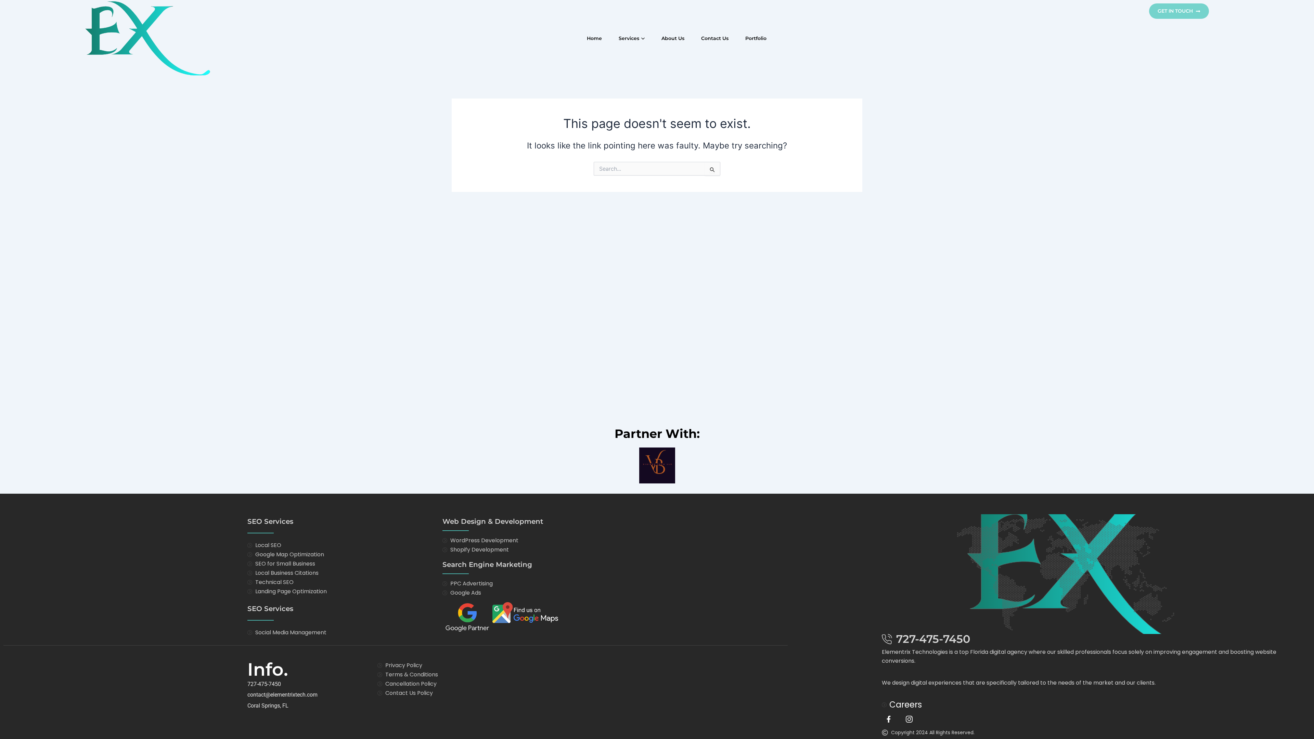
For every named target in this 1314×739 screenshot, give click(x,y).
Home (594, 38)
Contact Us (715, 38)
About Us (672, 38)
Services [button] (629, 38)
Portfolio (755, 38)
